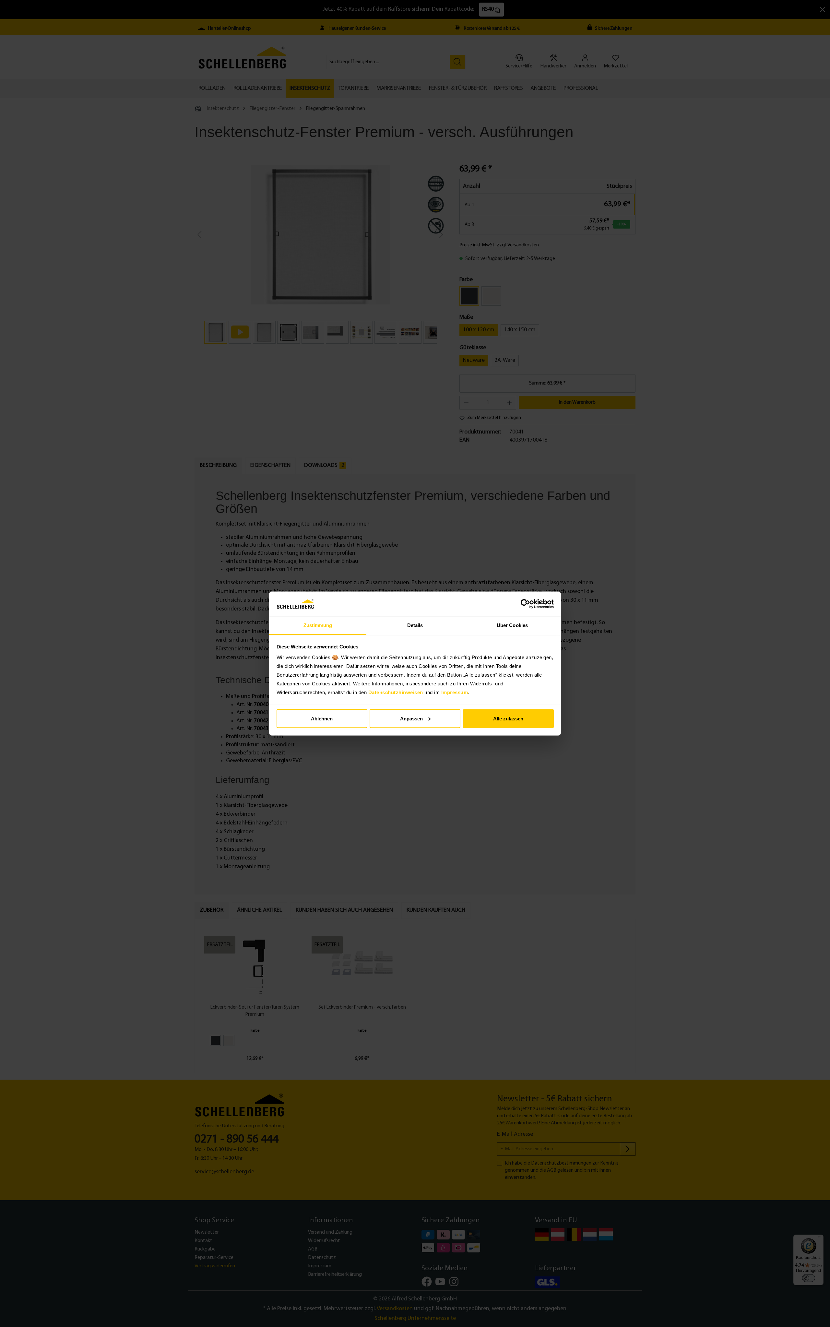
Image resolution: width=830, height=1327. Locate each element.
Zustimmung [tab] (317, 625)
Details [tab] (415, 625)
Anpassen (411, 718)
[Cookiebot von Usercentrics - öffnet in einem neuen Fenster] (525, 604)
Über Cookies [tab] (512, 625)
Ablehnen (322, 718)
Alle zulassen (508, 718)
